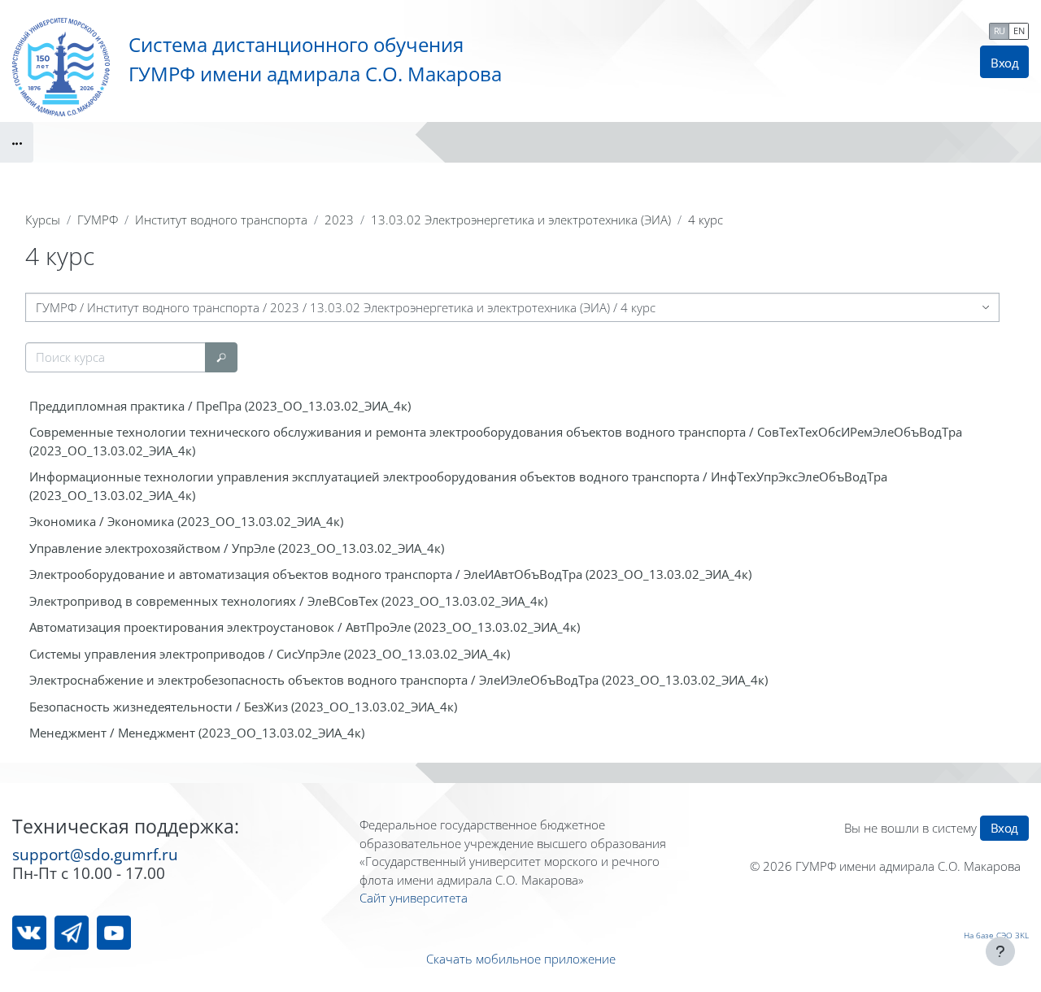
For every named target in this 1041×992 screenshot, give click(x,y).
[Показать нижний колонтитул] (1000, 951)
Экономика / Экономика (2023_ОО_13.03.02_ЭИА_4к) (186, 521)
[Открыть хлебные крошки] (16, 142)
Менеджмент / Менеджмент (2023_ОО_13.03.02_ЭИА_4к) (196, 732)
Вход (1004, 62)
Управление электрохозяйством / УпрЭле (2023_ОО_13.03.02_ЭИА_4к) (236, 548)
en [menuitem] (1018, 30)
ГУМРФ (97, 219)
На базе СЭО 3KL (996, 935)
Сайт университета (413, 898)
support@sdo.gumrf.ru (95, 854)
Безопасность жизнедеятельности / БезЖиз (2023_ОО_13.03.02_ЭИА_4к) (243, 706)
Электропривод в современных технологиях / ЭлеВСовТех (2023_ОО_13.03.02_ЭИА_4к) (288, 601)
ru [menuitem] (999, 30)
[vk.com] (29, 933)
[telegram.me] (71, 933)
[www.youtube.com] (114, 933)
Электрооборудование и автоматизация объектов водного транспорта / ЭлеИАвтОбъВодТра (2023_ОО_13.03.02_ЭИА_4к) (390, 574)
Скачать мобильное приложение (521, 959)
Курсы (42, 219)
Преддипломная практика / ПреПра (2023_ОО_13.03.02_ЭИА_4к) (220, 406)
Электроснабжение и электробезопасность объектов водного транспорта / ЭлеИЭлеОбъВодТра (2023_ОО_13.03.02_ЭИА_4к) (398, 680)
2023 (339, 219)
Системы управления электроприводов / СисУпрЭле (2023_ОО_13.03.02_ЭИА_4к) (269, 654)
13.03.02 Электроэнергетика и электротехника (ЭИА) (521, 219)
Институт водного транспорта (221, 219)
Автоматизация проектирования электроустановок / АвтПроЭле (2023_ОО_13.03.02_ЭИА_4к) (304, 627)
